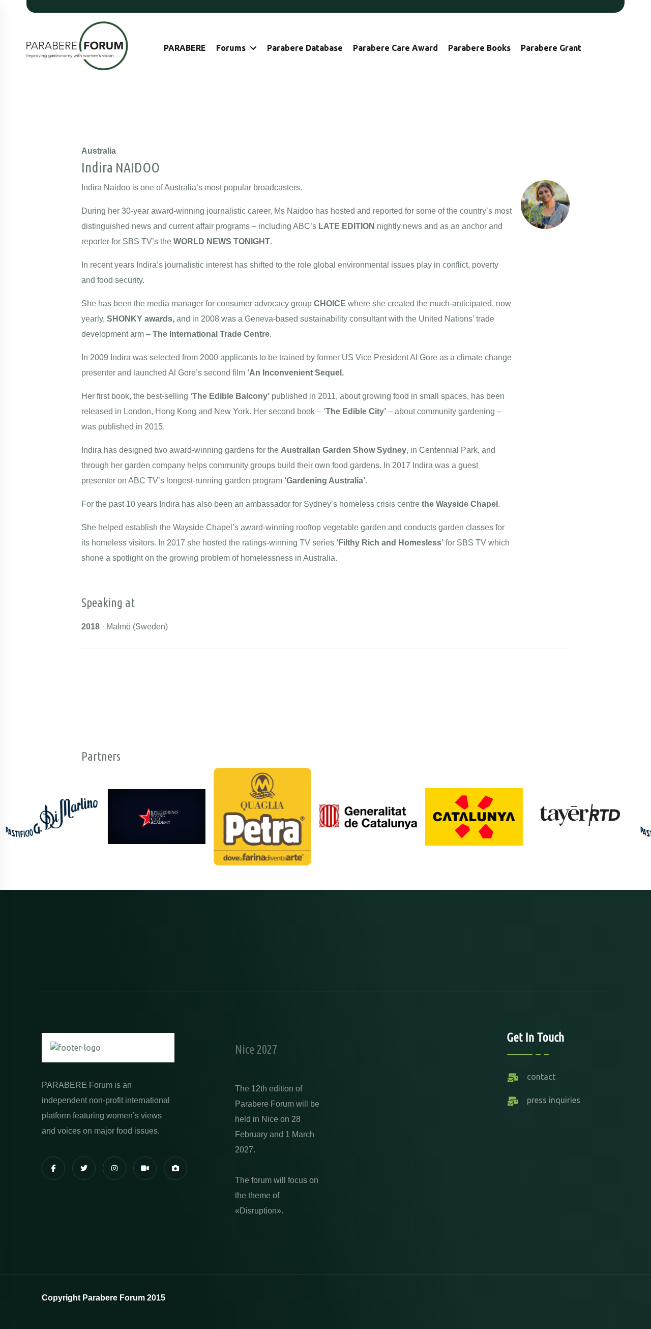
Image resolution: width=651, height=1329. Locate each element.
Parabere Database (305, 47)
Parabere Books (479, 47)
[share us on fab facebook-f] (53, 1168)
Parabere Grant (551, 47)
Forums (231, 47)
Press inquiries (553, 1100)
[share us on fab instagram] (114, 1168)
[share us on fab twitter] (84, 1168)
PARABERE (185, 47)
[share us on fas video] (145, 1168)
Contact (541, 1076)
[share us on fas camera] (175, 1168)
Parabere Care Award (395, 47)
